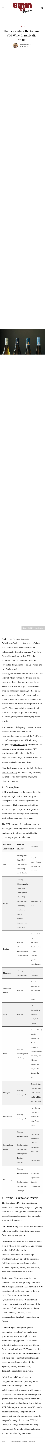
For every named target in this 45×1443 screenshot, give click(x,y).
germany (32, 1441)
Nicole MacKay (27, 44)
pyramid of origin (19, 744)
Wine (22, 26)
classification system (19, 1441)
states (11, 1389)
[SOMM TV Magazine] (22, 8)
